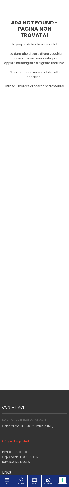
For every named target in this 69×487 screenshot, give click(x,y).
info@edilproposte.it (15, 441)
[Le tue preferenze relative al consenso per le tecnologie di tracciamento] (62, 480)
